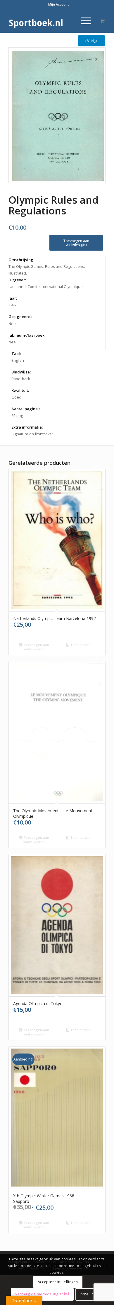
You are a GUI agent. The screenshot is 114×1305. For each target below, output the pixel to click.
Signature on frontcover (32, 433)
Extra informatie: (27, 427)
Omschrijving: (21, 259)
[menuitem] (58, 4)
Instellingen (90, 1294)
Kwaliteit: (20, 390)
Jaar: (12, 298)
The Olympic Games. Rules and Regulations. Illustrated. (46, 270)
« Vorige (91, 40)
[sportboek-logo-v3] (47, 20)
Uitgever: (17, 279)
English (17, 360)
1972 (12, 305)
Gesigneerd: (20, 316)
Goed (16, 397)
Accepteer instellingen (58, 1281)
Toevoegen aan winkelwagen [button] (36, 646)
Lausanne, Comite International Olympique (45, 286)
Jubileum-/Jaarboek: (26, 335)
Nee (12, 323)
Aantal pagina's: (26, 408)
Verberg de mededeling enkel (42, 1294)
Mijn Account (58, 4)
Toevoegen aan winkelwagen (76, 242)
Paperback (20, 378)
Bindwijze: (21, 372)
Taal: (16, 353)
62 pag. (17, 415)
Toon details (79, 644)
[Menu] (83, 20)
